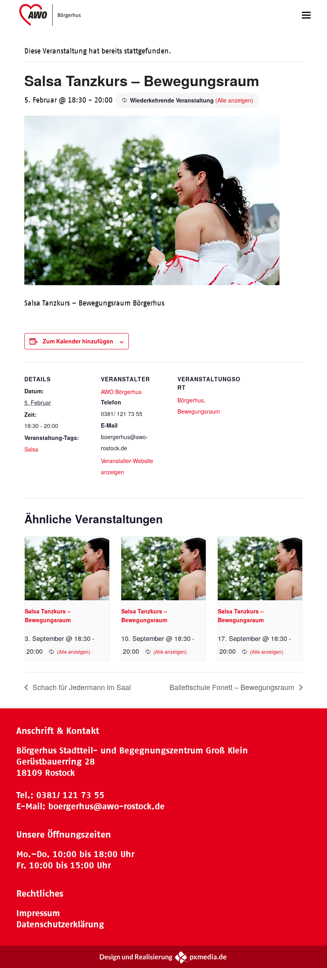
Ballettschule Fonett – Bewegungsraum (232, 687)
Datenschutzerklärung (60, 924)
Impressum (38, 913)
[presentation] (67, 568)
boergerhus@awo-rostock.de (106, 806)
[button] (306, 15)
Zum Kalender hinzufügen (78, 341)
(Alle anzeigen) (234, 100)
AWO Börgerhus (121, 392)
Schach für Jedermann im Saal (81, 687)
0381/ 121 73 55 (70, 795)
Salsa (31, 449)
